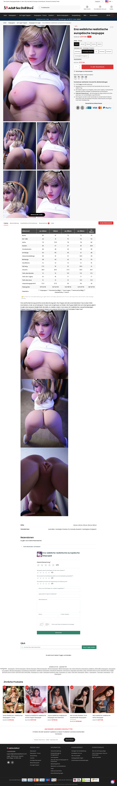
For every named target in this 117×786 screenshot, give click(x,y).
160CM (94, 44)
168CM (99, 44)
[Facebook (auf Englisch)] (8, 762)
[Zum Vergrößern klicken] (36, 73)
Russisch (108, 51)
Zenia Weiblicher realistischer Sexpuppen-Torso (13, 716)
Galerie (6, 223)
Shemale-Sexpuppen (78, 672)
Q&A (52, 223)
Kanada (102, 51)
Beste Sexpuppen (34, 762)
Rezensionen (44, 223)
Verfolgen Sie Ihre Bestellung (78, 751)
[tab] (6, 223)
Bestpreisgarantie (55, 764)
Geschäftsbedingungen (57, 773)
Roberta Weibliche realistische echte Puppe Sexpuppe (35, 716)
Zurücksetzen (77, 59)
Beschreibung (14, 223)
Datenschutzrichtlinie (56, 771)
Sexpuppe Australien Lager (78, 670)
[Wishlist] (21, 688)
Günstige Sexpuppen (35, 760)
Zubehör (32, 758)
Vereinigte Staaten (88, 51)
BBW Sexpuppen (103, 669)
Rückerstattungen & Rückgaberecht (56, 754)
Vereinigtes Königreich (81, 56)
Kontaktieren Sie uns (100, 9)
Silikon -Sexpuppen (90, 672)
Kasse (111, 9)
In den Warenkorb (97, 67)
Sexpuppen (11, 23)
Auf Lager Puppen (22, 23)
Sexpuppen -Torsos (35, 753)
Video (52, 768)
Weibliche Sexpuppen (43, 670)
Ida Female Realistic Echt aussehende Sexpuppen (78, 716)
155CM (88, 44)
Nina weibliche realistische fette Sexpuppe (101, 716)
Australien (77, 51)
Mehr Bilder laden (37, 215)
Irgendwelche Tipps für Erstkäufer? (48, 593)
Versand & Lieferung (56, 751)
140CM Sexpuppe (20, 669)
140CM (76, 44)
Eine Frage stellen (89, 647)
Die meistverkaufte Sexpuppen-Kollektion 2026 (83, 669)
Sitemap (80, 784)
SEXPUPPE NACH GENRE (107, 670)
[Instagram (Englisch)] (12, 762)
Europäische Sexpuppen (29, 670)
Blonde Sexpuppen (15, 670)
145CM (82, 44)
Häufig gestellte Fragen (77, 758)
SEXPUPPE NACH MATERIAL (22, 672)
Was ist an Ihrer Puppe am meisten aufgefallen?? (52, 588)
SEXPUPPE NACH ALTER (93, 670)
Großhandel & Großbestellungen (79, 760)
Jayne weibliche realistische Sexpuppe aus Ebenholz (57, 716)
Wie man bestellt (75, 755)
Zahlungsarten (54, 757)
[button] (110, 15)
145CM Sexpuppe (31, 669)
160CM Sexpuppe (53, 669)
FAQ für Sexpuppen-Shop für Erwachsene (99, 754)
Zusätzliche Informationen (28, 223)
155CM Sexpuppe (42, 669)
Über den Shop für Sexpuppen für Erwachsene (59, 760)
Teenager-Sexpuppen (103, 672)
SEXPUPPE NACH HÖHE (8, 672)
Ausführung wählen (13, 723)
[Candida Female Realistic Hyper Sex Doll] (112, 27)
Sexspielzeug (33, 755)
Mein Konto (87, 9)
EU (96, 51)
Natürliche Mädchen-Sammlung (60, 670)
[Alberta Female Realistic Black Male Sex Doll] (111, 27)
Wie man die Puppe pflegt (99, 751)
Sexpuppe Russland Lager (51, 672)
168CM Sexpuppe (64, 669)
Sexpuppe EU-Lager (37, 672)
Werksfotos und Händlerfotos (58, 766)
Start (4, 23)
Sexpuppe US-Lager (35, 23)
